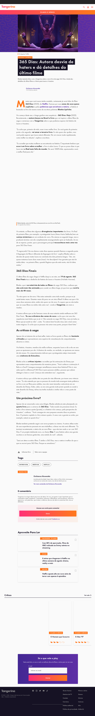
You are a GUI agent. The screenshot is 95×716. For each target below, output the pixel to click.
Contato (65, 698)
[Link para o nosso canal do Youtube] (43, 691)
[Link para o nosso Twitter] (40, 691)
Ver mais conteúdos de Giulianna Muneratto (48, 484)
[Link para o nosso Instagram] (36, 691)
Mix (79, 705)
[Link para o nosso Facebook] (33, 691)
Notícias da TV (67, 694)
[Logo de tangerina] (8, 7)
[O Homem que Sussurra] (60, 617)
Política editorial (68, 705)
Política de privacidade (70, 709)
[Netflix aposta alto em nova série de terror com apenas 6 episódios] (29, 575)
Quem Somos (67, 690)
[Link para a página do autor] (22, 89)
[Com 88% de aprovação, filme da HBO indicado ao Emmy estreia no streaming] (29, 544)
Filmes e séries (82, 690)
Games (80, 694)
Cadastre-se (56, 519)
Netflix (45, 104)
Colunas (80, 702)
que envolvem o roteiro (54, 106)
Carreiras (66, 702)
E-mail (30, 666)
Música (80, 698)
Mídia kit (81, 709)
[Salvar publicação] (75, 540)
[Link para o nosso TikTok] (47, 691)
